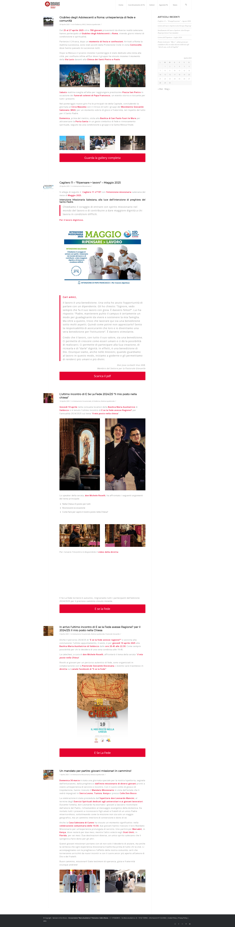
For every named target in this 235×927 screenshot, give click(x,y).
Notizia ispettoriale (93, 24)
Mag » (167, 89)
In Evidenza (77, 24)
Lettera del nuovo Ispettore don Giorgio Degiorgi (174, 26)
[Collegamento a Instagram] (175, 924)
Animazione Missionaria (82, 186)
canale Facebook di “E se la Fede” (88, 669)
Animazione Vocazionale (82, 401)
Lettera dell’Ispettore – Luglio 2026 (170, 37)
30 (170, 83)
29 (165, 83)
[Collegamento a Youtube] (190, 924)
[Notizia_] (48, 631)
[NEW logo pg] (52, 5)
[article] (102, 95)
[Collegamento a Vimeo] (186, 924)
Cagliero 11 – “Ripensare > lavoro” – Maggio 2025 (90, 182)
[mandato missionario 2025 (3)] (48, 775)
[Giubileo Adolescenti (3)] (48, 21)
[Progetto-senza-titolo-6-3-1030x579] (48, 187)
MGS (84, 24)
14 (160, 74)
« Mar (160, 89)
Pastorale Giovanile (113, 634)
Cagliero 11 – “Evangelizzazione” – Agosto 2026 (174, 21)
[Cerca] (186, 5)
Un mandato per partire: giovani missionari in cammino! (95, 770)
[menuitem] (120, 5)
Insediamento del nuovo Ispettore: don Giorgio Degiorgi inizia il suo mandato (174, 31)
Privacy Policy (182, 918)
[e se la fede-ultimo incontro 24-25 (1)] (48, 398)
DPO (44, 921)
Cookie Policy (172, 918)
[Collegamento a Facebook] (179, 924)
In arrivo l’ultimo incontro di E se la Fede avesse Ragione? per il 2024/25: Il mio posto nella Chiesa (100, 628)
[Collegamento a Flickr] (182, 924)
